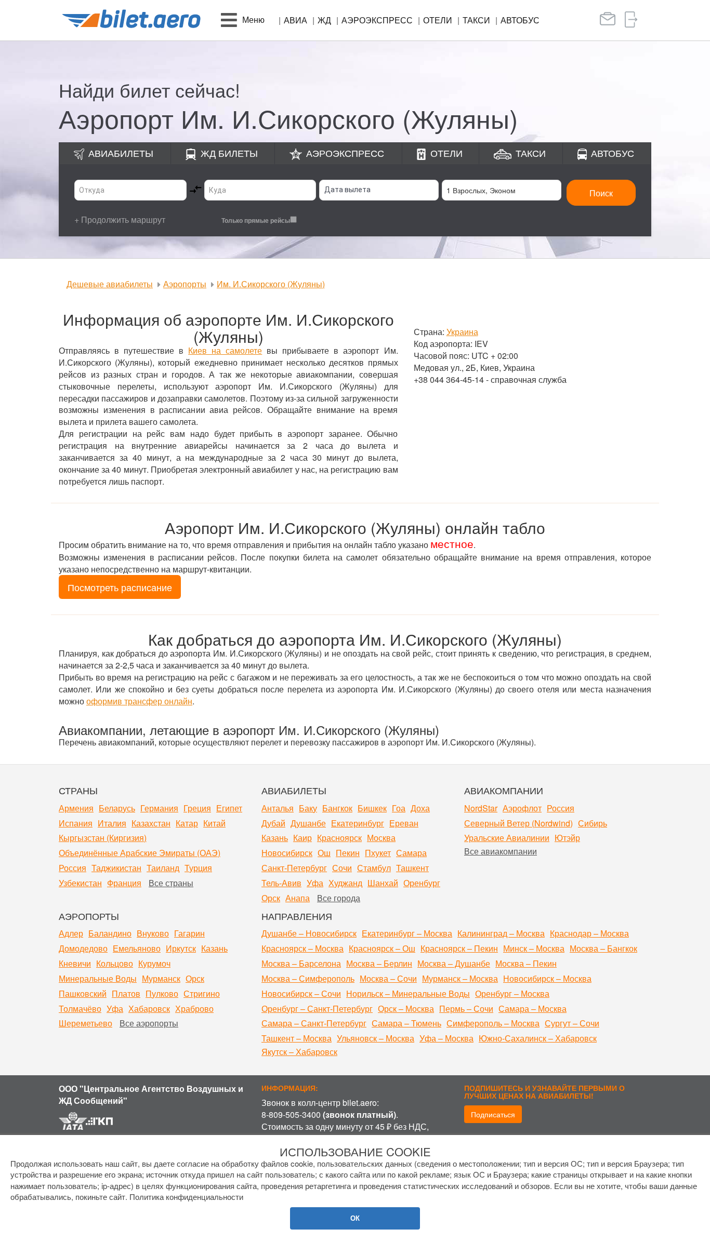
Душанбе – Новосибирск (309, 933)
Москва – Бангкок (603, 948)
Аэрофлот (522, 808)
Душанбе (308, 823)
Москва (381, 838)
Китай (214, 823)
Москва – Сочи (388, 978)
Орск (270, 898)
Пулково (162, 993)
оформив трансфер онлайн (139, 701)
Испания (76, 823)
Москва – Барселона (301, 963)
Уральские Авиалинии (506, 838)
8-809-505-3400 (291, 1114)
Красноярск (339, 838)
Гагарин (189, 933)
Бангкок (337, 808)
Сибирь (592, 823)
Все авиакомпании (500, 851)
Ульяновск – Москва (375, 1038)
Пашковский (83, 993)
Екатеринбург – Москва (407, 933)
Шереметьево (85, 1023)
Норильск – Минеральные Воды (408, 993)
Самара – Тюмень (406, 1023)
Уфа (315, 883)
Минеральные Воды (98, 978)
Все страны (171, 883)
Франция (124, 883)
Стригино (201, 993)
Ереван (403, 823)
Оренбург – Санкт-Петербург (317, 1008)
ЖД (324, 20)
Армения (76, 808)
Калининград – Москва (501, 933)
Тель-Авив (281, 883)
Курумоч (154, 963)
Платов (126, 993)
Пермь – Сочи (466, 1008)
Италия (112, 823)
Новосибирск (286, 853)
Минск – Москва (533, 948)
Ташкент (412, 868)
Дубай (273, 823)
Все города (338, 898)
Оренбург (421, 883)
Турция (198, 868)
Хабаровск (149, 1008)
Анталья (277, 808)
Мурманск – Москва (460, 978)
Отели (437, 20)
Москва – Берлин (379, 963)
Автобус (520, 20)
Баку (308, 808)
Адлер (71, 933)
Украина (462, 332)
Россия (72, 868)
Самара (411, 853)
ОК (355, 1218)
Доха (420, 808)
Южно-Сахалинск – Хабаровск (538, 1038)
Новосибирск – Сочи (301, 993)
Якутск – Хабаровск (299, 1052)
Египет (229, 808)
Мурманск (161, 978)
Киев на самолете (225, 350)
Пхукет (378, 853)
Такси (476, 20)
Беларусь (117, 808)
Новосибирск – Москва (547, 978)
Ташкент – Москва (296, 1038)
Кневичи (75, 963)
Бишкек (372, 808)
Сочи (342, 868)
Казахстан (151, 823)
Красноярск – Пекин (459, 948)
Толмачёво (80, 1008)
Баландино (110, 933)
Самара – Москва (532, 1008)
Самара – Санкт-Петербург (313, 1023)
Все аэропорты (149, 1023)
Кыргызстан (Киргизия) (103, 838)
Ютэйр (567, 838)
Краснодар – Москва (589, 933)
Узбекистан (80, 883)
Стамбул (374, 868)
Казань (274, 838)
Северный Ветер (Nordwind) (518, 823)
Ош (324, 853)
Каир (302, 838)
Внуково (153, 933)
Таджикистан (116, 868)
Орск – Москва (406, 1008)
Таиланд (163, 868)
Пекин (348, 853)
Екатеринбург (357, 823)
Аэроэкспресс (377, 20)
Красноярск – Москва (302, 948)
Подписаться (493, 1114)
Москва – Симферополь (307, 978)
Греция (197, 808)
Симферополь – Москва (493, 1023)
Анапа (297, 898)
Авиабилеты (120, 152)
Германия (159, 808)
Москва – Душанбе (453, 963)
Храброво (194, 1008)
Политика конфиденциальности (186, 1196)
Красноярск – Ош (382, 948)
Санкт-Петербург (294, 868)
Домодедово (83, 948)
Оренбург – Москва (512, 993)
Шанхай (382, 883)
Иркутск (181, 948)
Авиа (295, 20)
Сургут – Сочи (572, 1023)
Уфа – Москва (446, 1038)
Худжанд (345, 883)
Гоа (398, 808)
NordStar (480, 808)
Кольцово (114, 963)
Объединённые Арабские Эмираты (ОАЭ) (139, 853)
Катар (187, 823)
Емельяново (137, 948)
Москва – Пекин (526, 963)
